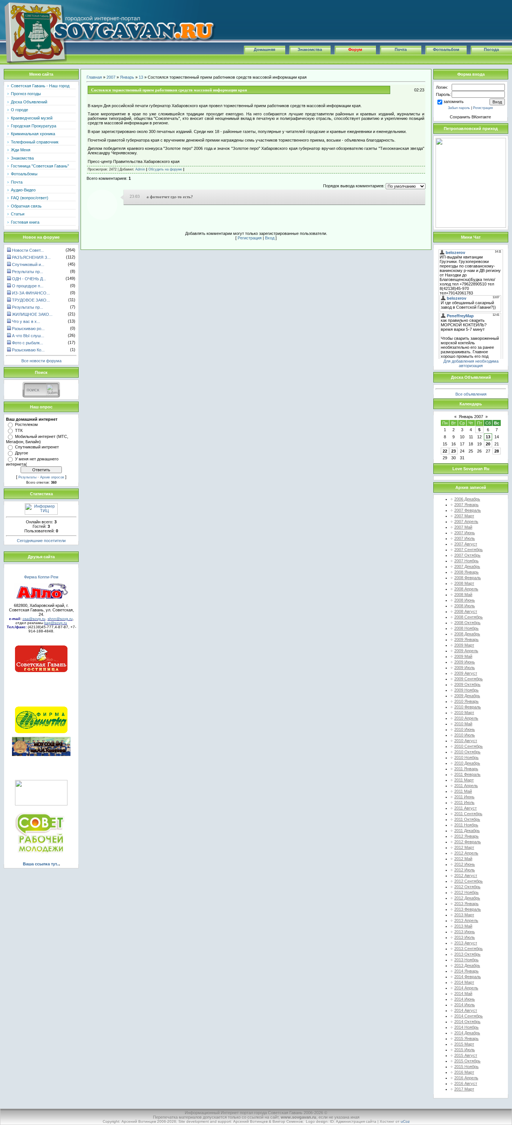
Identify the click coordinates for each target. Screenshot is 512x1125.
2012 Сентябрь (468, 881)
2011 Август (465, 808)
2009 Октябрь (467, 684)
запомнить (453, 101)
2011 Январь (466, 768)
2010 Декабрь (467, 763)
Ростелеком (26, 424)
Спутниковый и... (28, 264)
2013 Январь (466, 903)
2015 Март (464, 1044)
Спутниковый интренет (37, 447)
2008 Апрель (466, 589)
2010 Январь (466, 701)
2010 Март (464, 712)
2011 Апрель (466, 785)
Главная (94, 77)
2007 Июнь (464, 532)
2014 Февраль (467, 976)
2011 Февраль (467, 774)
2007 (110, 77)
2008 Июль (464, 606)
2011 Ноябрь (466, 825)
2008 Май (463, 594)
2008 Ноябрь (466, 628)
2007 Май (463, 527)
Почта (401, 49)
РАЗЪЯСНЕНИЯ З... (31, 257)
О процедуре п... (27, 286)
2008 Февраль (467, 577)
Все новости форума (41, 361)
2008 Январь (466, 572)
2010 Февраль (467, 707)
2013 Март (464, 915)
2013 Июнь (464, 931)
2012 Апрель (466, 853)
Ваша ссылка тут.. (41, 864)
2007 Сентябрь (468, 549)
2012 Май (463, 858)
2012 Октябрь (467, 886)
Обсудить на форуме (165, 169)
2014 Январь (466, 971)
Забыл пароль (459, 108)
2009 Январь (466, 639)
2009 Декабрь (467, 695)
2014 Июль (464, 1004)
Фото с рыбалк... (27, 343)
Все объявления (471, 394)
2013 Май (463, 926)
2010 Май (463, 724)
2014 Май (463, 993)
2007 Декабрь (467, 566)
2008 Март (464, 583)
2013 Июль (464, 937)
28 (496, 451)
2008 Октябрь (467, 622)
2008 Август (465, 611)
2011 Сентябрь (468, 813)
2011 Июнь (464, 797)
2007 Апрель (466, 521)
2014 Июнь (464, 999)
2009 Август (465, 673)
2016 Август (465, 1083)
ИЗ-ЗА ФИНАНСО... (31, 293)
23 (453, 451)
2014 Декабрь (467, 1033)
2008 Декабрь (467, 634)
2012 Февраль (467, 842)
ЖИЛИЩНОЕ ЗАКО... (32, 314)
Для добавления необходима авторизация (471, 363)
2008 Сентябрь (468, 617)
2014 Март (464, 982)
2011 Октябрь (467, 819)
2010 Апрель (466, 718)
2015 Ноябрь (466, 1066)
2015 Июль (464, 1049)
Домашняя (264, 49)
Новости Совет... (28, 250)
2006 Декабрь (467, 499)
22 (445, 451)
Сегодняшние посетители (41, 540)
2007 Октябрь (467, 555)
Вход (269, 238)
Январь (127, 77)
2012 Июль (464, 870)
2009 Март (464, 645)
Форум (355, 49)
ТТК (18, 430)
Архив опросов (52, 477)
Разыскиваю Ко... (28, 350)
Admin (140, 169)
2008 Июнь (464, 600)
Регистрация (250, 238)
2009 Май (463, 656)
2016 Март (464, 1072)
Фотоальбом (446, 49)
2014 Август (465, 1010)
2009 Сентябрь (468, 679)
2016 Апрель (466, 1078)
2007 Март (464, 516)
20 (488, 444)
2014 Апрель (466, 988)
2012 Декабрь (467, 898)
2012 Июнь (464, 864)
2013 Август (465, 943)
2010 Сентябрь (468, 746)
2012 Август (465, 875)
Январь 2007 (471, 416)
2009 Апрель (466, 650)
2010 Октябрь (467, 752)
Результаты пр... (27, 271)
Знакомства (310, 49)
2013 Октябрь (467, 954)
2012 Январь (466, 836)
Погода (491, 49)
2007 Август (465, 544)
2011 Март (464, 780)
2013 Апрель (466, 920)
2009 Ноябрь (466, 690)
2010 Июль (464, 735)
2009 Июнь (464, 662)
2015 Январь (466, 1038)
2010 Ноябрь (466, 757)
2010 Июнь (464, 729)
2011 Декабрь (467, 830)
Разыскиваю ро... (28, 328)
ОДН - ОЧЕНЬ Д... (29, 278)
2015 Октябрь (467, 1061)
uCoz (405, 1121)
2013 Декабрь (467, 965)
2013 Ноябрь (466, 960)
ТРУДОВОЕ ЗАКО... (31, 300)
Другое (21, 453)
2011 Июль (464, 802)
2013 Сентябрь (468, 948)
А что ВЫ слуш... (28, 335)
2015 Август (465, 1055)
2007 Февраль (467, 510)
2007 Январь (466, 504)
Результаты (27, 477)
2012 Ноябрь (466, 892)
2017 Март (464, 1089)
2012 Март (464, 847)
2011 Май (463, 791)
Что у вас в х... (26, 321)
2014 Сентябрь (468, 1016)
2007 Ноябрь (466, 561)
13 (141, 77)
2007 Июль (464, 538)
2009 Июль (464, 667)
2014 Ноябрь (466, 1027)
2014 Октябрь (467, 1021)
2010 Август (465, 740)
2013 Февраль (467, 909)
